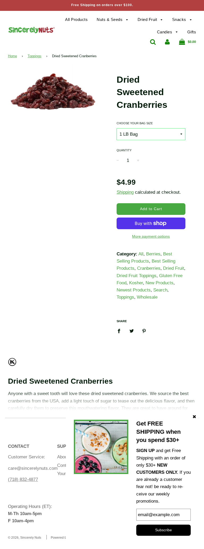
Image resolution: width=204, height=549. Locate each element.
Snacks (180, 19)
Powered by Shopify (65, 537)
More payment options (151, 236)
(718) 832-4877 (23, 479)
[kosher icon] (12, 364)
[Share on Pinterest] (144, 331)
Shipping (125, 192)
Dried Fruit (148, 19)
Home (12, 56)
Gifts (191, 32)
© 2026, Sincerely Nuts (24, 537)
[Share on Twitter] (131, 331)
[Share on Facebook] (121, 331)
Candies (165, 32)
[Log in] (167, 41)
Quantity (124, 150)
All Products (76, 19)
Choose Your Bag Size (135, 123)
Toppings (34, 56)
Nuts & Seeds (110, 19)
